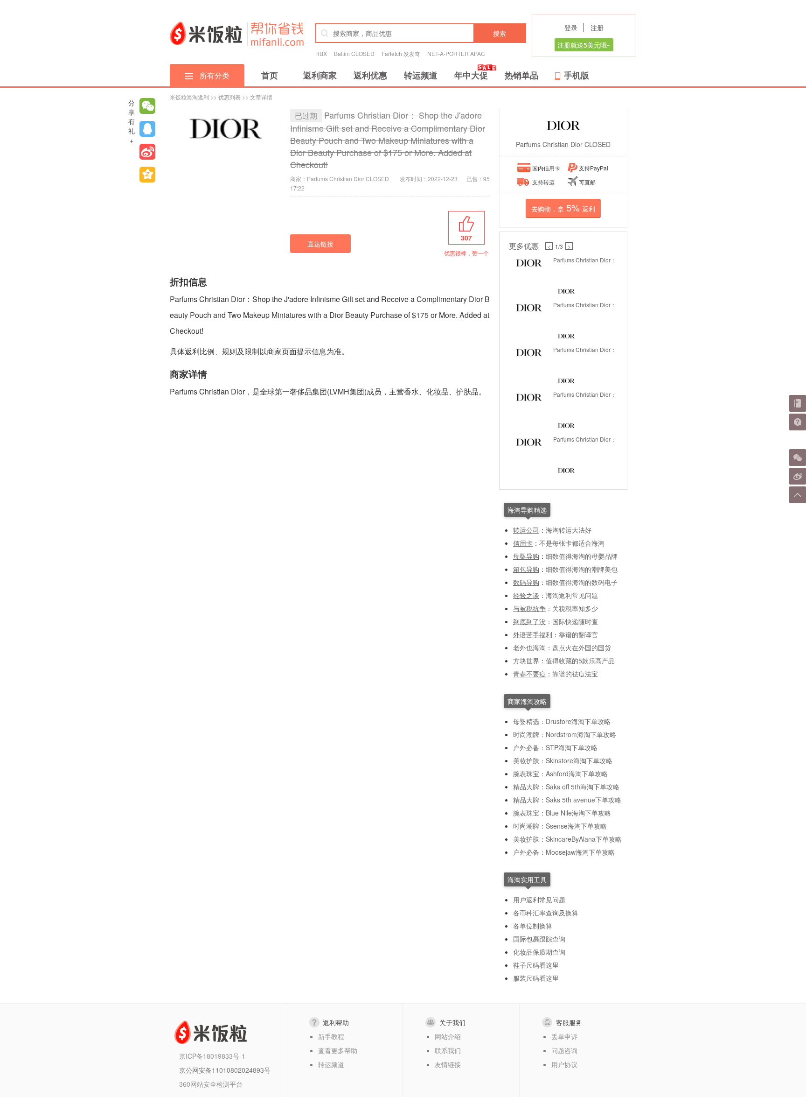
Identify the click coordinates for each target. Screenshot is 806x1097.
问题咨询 (564, 1050)
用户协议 (564, 1064)
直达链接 (320, 243)
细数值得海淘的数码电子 (582, 582)
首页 (269, 75)
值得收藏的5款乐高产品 (580, 660)
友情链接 (448, 1064)
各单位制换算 (532, 925)
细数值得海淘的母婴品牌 (582, 556)
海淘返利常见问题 (572, 595)
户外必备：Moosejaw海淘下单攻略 (564, 852)
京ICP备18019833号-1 (212, 1056)
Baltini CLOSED (354, 53)
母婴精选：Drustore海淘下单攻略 (562, 721)
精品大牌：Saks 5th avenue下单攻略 (567, 799)
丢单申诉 (564, 1036)
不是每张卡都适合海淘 (571, 543)
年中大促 (471, 75)
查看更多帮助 (337, 1050)
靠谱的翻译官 (578, 634)
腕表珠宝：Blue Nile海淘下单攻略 (562, 812)
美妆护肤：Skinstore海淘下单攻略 (562, 760)
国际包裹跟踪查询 (539, 938)
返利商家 (320, 75)
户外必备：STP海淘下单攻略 (555, 747)
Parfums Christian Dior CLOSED (563, 144)
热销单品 (521, 75)
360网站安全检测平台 (211, 1084)
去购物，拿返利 (563, 207)
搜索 (499, 33)
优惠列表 (229, 97)
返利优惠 (370, 75)
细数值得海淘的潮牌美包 (582, 569)
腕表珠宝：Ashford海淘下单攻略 (560, 773)
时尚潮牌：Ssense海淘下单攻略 (560, 825)
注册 (597, 27)
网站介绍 (448, 1036)
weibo (147, 152)
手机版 (576, 75)
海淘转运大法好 (568, 529)
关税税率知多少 (575, 608)
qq (147, 129)
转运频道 (421, 75)
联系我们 (448, 1050)
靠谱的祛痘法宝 (575, 673)
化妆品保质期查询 (539, 951)
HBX (321, 53)
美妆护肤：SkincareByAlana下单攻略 (567, 839)
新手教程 (331, 1036)
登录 (570, 27)
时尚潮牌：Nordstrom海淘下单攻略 (564, 734)
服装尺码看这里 (536, 978)
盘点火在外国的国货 (581, 647)
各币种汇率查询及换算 (545, 912)
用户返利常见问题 (539, 899)
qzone (147, 175)
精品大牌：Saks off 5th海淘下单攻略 (566, 786)
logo (206, 33)
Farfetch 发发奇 (401, 53)
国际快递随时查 (575, 621)
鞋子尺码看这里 (536, 965)
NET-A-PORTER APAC (456, 53)
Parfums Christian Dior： (584, 260)
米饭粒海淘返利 (189, 97)
